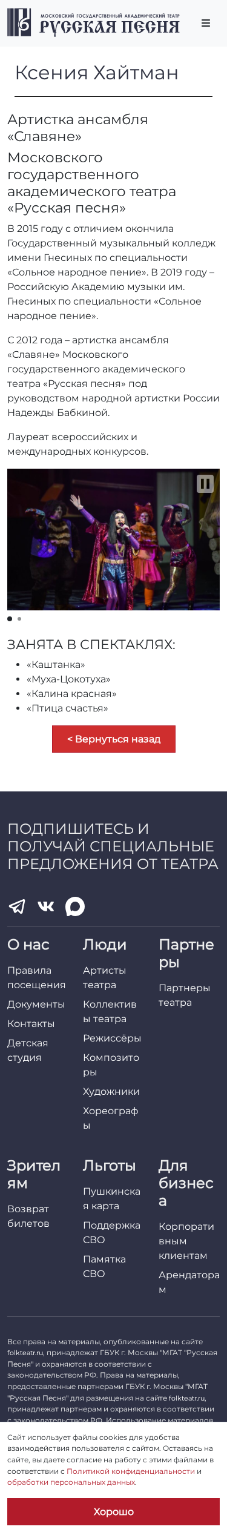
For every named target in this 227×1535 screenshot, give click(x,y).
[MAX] (75, 906)
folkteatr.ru (25, 1352)
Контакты (31, 1023)
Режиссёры (112, 1038)
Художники (111, 1091)
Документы (36, 1004)
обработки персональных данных (71, 1482)
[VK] (46, 906)
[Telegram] (17, 906)
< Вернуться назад (113, 739)
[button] (205, 484)
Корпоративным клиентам (186, 1241)
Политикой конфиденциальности (131, 1471)
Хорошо (114, 1511)
